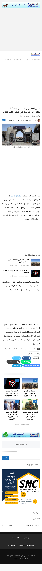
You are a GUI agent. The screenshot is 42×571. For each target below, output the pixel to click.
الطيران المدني (16, 196)
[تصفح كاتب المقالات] (38, 120)
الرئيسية (26, 538)
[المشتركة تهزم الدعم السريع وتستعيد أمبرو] (35, 262)
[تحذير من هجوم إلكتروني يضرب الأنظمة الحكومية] (35, 273)
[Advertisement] (21, 29)
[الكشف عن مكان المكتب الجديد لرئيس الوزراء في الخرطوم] (12, 404)
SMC (26, 559)
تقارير (3, 120)
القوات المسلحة (31, 349)
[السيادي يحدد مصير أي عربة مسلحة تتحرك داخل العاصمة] (30, 404)
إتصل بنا (11, 545)
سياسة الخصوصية (26, 545)
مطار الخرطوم (7, 349)
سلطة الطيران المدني (19, 349)
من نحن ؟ (15, 538)
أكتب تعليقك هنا (20, 444)
